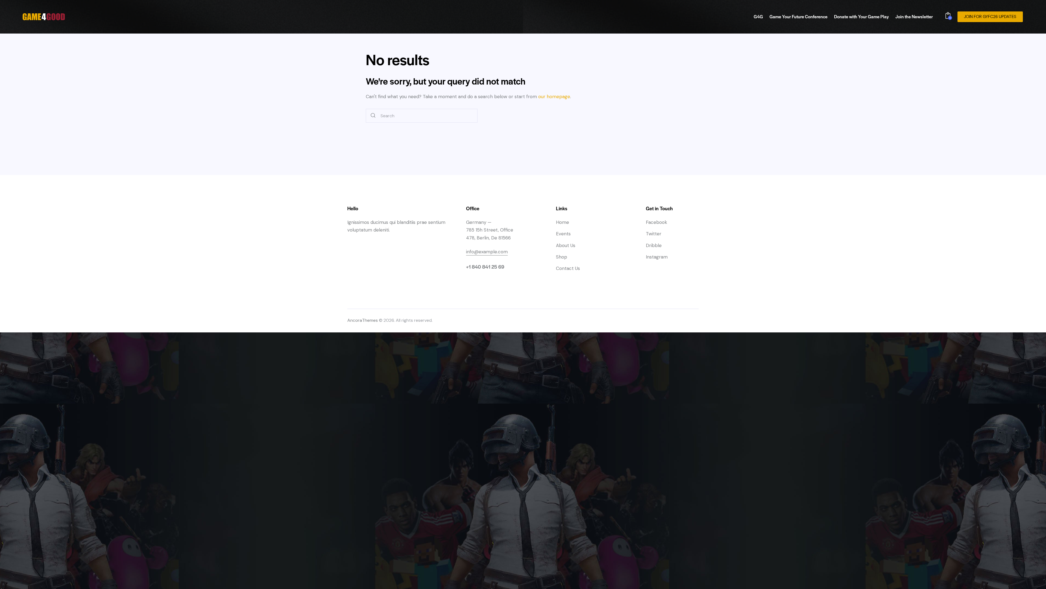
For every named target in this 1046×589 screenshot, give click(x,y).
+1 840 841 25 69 (485, 266)
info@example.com (487, 252)
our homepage (554, 97)
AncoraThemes (362, 320)
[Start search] (373, 116)
